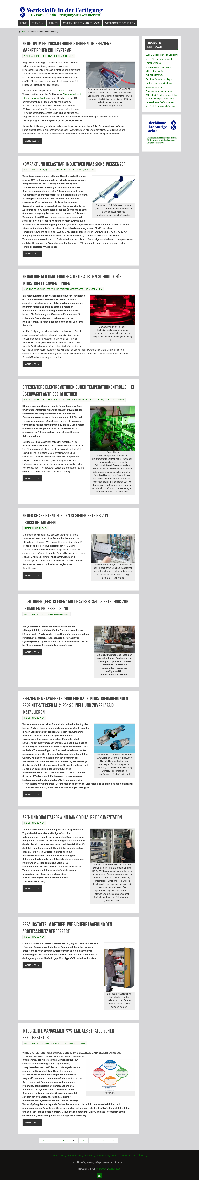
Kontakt (89, 1155)
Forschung (52, 289)
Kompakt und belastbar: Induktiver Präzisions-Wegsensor (74, 164)
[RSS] (99, 1175)
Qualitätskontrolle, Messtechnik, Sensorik (70, 169)
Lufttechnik (31, 528)
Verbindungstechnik (57, 614)
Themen (69, 56)
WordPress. (114, 1168)
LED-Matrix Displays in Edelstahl (162, 54)
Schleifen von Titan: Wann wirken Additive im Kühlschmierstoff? (158, 71)
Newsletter (74, 1155)
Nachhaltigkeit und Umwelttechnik (44, 56)
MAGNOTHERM (59, 90)
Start (24, 31)
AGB (114, 1155)
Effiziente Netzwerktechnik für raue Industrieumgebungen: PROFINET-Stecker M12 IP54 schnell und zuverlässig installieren (75, 705)
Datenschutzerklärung (133, 1155)
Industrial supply (34, 169)
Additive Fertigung (34, 289)
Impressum (103, 1155)
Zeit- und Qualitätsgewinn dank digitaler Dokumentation (72, 817)
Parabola (101, 1168)
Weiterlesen (32, 141)
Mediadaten (59, 1155)
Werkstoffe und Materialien (86, 289)
